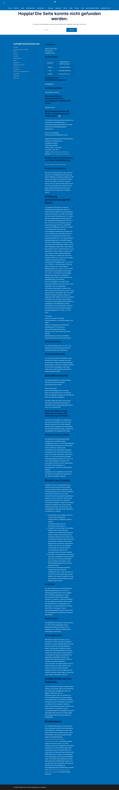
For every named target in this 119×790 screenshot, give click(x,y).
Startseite (16, 73)
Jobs (82, 8)
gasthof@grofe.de (64, 74)
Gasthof (15, 56)
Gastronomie (40, 8)
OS (59, 116)
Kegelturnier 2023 (106, 8)
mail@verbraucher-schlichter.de (59, 152)
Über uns (16, 8)
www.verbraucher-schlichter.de (60, 154)
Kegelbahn (58, 8)
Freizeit (65, 8)
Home (10, 8)
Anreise (77, 8)
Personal (16, 67)
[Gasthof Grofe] (59, 3)
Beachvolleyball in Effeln (92, 8)
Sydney (43, 787)
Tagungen (50, 8)
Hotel (22, 8)
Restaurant (16, 69)
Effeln (70, 8)
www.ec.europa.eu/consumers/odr (55, 164)
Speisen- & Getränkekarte (21, 71)
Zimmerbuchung (30, 8)
